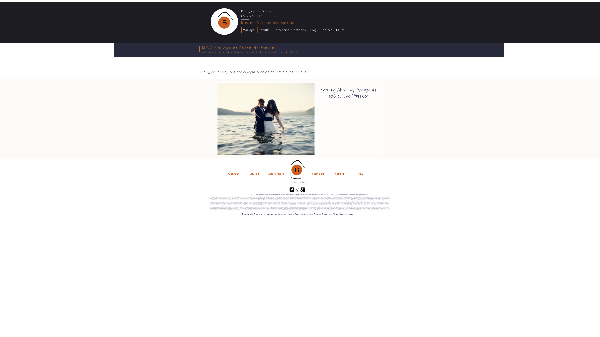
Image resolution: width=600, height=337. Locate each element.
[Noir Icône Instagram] (297, 189)
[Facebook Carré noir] (292, 189)
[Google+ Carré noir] (302, 189)
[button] (378, 73)
